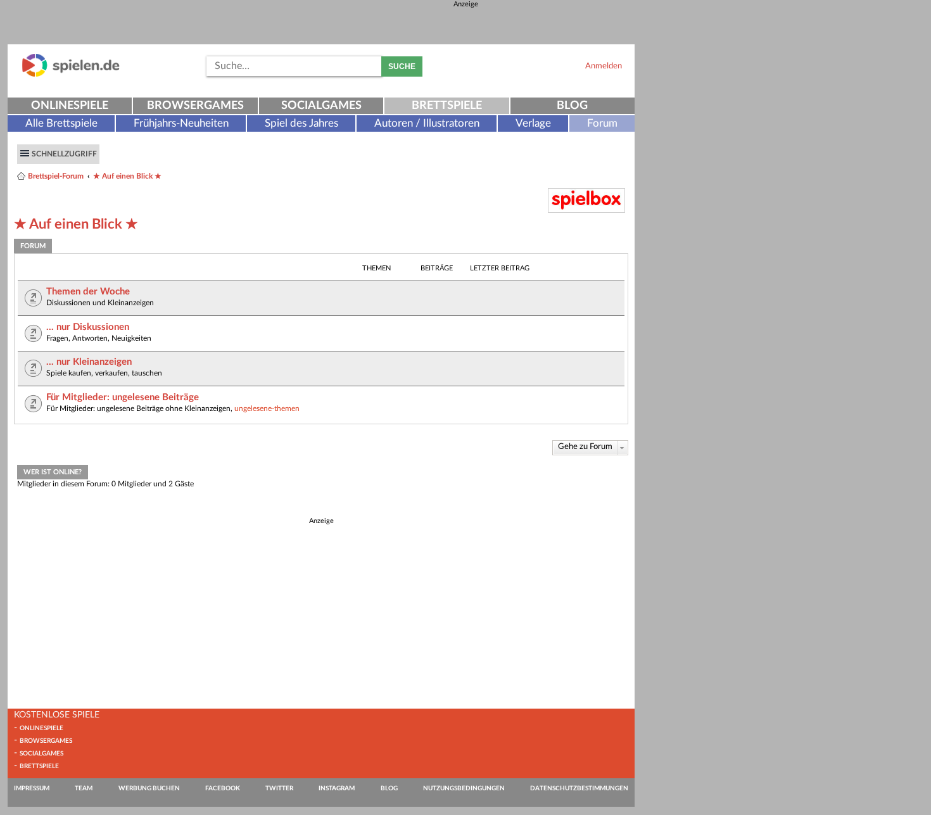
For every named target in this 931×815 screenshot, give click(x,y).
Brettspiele (447, 105)
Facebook (222, 788)
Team (83, 788)
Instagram (337, 788)
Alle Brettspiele (61, 123)
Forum (602, 123)
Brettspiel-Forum (56, 176)
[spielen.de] (71, 74)
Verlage (533, 123)
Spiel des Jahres (301, 123)
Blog (572, 105)
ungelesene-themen (267, 408)
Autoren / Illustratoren (426, 123)
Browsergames (195, 105)
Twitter (279, 788)
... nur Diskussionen (87, 327)
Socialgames (321, 105)
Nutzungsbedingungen (464, 788)
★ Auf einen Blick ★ (127, 176)
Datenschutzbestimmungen (579, 788)
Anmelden (603, 65)
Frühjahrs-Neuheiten (181, 123)
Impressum (31, 788)
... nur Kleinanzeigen (89, 362)
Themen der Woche (88, 291)
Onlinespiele (69, 105)
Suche (401, 66)
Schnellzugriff (64, 154)
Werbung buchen (149, 788)
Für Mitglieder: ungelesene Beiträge (122, 397)
